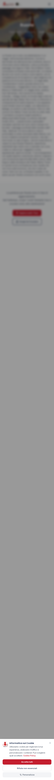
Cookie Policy (29, 755)
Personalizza (28, 775)
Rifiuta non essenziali (27, 768)
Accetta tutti (27, 762)
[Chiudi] (50, 743)
